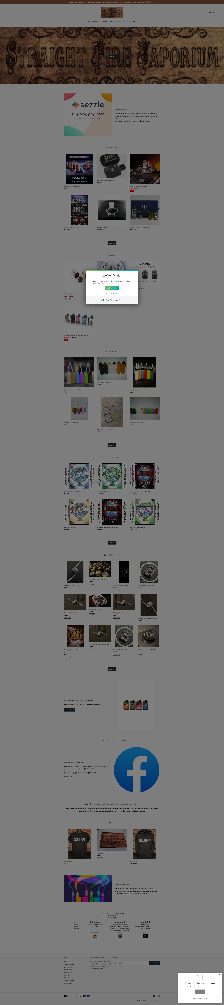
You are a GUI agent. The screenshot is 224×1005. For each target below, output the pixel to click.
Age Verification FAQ (112, 293)
